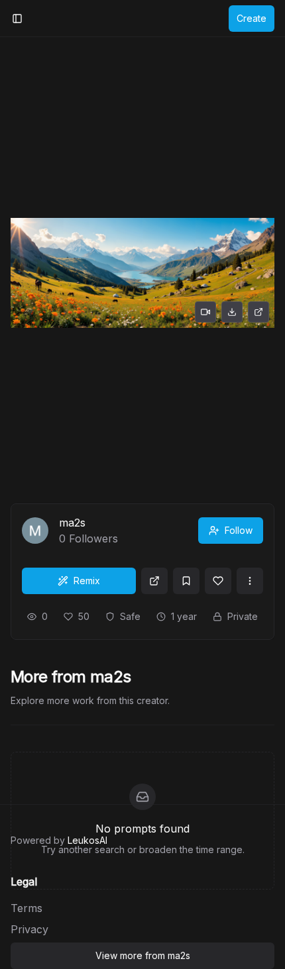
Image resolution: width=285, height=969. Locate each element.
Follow (239, 530)
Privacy (29, 929)
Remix (87, 580)
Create (251, 18)
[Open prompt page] (154, 581)
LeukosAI (87, 840)
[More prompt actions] (250, 581)
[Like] (218, 581)
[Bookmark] (186, 581)
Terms (26, 908)
